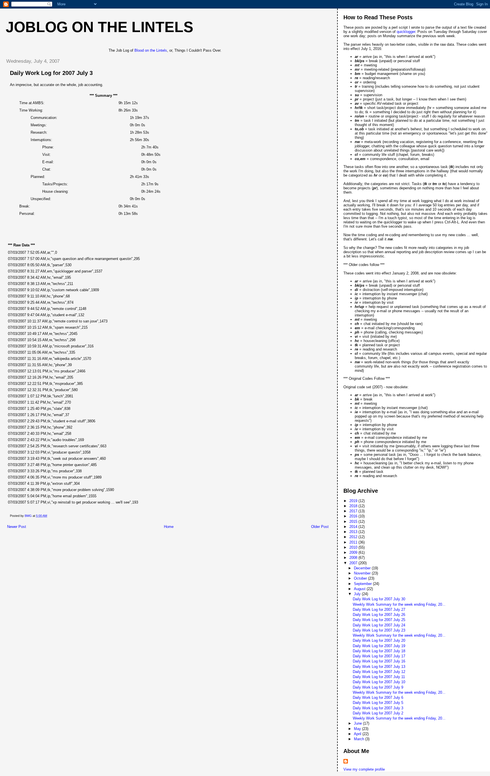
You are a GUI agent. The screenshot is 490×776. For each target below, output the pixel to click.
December (363, 568)
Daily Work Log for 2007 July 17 (379, 656)
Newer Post (16, 527)
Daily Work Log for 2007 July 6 (378, 697)
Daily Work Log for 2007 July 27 (379, 609)
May (358, 729)
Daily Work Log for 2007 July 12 (379, 672)
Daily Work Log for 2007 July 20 (379, 640)
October (361, 578)
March (359, 739)
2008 (353, 557)
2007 (353, 563)
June (358, 723)
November (363, 573)
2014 (353, 527)
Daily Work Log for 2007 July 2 (378, 713)
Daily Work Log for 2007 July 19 (379, 646)
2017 (353, 511)
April (358, 734)
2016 (353, 516)
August (360, 589)
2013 (353, 532)
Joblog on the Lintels (99, 27)
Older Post (320, 527)
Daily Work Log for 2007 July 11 (379, 677)
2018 (353, 506)
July (358, 594)
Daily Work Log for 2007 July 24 (379, 625)
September (363, 584)
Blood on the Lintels (150, 50)
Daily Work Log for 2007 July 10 (379, 682)
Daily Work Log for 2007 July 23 (379, 630)
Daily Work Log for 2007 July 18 (379, 651)
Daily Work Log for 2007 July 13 (379, 666)
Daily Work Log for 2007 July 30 (379, 599)
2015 (353, 521)
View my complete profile (364, 769)
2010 (353, 547)
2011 (353, 542)
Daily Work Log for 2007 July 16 (379, 661)
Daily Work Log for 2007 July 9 (378, 687)
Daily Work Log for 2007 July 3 (378, 708)
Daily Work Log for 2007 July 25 (379, 620)
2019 (353, 501)
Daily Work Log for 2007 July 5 (378, 703)
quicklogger (406, 32)
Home (169, 527)
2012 (353, 537)
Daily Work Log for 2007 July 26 (379, 615)
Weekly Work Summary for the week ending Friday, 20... (399, 604)
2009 (353, 552)
